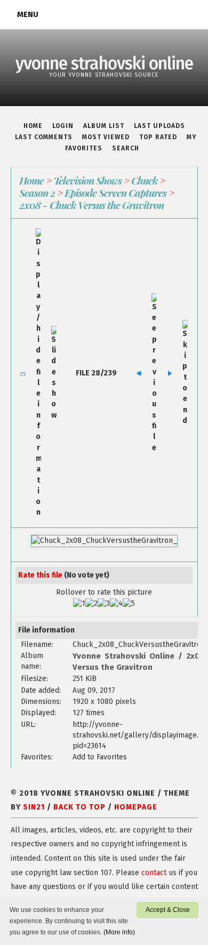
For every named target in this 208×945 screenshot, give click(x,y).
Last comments (44, 137)
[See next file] (169, 373)
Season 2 (37, 192)
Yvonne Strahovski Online (123, 656)
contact (153, 872)
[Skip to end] (185, 373)
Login (63, 126)
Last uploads (159, 126)
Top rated (158, 137)
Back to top (79, 807)
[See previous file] (154, 373)
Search (125, 148)
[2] (91, 603)
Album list (103, 126)
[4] (116, 603)
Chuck (144, 180)
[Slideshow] (54, 373)
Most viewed (106, 137)
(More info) (119, 932)
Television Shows (87, 180)
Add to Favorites (100, 757)
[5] (129, 603)
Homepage (135, 807)
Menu (27, 14)
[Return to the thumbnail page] (23, 373)
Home (33, 126)
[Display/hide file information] (38, 373)
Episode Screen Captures (115, 192)
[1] (79, 603)
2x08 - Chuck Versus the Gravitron (91, 205)
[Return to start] (139, 373)
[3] (104, 603)
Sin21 (34, 807)
